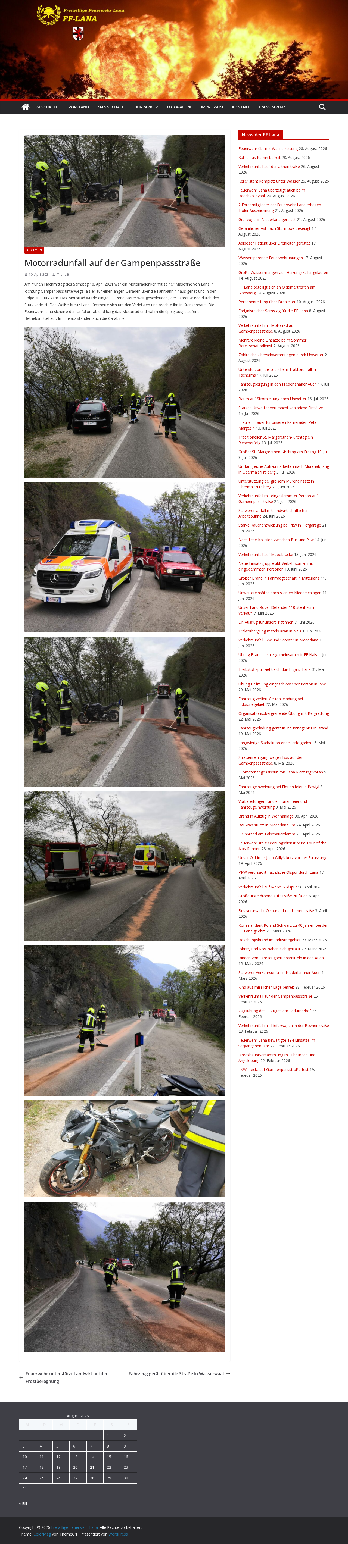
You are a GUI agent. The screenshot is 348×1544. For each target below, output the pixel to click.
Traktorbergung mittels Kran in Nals (269, 631)
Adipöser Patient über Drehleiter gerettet (274, 243)
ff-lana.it (63, 274)
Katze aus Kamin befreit (259, 157)
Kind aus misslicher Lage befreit (266, 987)
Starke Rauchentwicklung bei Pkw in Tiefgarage (279, 525)
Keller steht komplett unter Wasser (269, 181)
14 (92, 1456)
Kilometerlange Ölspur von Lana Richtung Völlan (280, 772)
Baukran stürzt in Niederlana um (266, 825)
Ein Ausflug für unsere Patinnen (265, 622)
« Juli (23, 1503)
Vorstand (79, 106)
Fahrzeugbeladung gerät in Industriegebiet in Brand (283, 728)
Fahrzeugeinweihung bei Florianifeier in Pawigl (278, 786)
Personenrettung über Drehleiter (267, 301)
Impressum (212, 106)
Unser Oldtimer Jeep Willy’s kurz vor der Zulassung (282, 857)
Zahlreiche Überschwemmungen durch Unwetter (281, 354)
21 (92, 1467)
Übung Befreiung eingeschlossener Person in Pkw (282, 684)
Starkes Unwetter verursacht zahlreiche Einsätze (280, 407)
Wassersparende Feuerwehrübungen (270, 257)
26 (58, 1477)
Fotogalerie (179, 106)
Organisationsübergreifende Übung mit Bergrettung (283, 713)
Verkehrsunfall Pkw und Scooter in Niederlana (278, 640)
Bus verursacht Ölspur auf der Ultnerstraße (276, 910)
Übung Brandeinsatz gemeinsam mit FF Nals (277, 654)
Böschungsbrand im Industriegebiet (269, 939)
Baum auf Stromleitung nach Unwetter (272, 398)
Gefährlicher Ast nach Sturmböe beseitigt (274, 228)
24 (25, 1477)
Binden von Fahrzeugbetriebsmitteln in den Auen (281, 957)
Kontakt (241, 106)
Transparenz (271, 106)
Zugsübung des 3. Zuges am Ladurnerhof (274, 1010)
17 (25, 1467)
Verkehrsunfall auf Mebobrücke (265, 554)
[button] (155, 107)
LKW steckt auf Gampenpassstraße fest (273, 1069)
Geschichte (48, 106)
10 (25, 1456)
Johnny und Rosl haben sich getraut (269, 948)
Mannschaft (111, 106)
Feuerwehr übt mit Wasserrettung (268, 148)
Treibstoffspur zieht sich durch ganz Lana (274, 669)
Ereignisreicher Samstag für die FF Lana (273, 310)
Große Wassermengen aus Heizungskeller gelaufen (283, 272)
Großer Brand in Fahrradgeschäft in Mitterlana (279, 578)
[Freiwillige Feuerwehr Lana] (25, 107)
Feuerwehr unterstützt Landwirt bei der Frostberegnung (67, 1378)
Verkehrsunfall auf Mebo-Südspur (267, 887)
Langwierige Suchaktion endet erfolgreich (274, 742)
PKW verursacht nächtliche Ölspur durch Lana (278, 872)
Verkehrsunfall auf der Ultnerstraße (269, 166)
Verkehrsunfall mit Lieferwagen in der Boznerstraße (283, 1025)
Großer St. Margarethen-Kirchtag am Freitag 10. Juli (283, 451)
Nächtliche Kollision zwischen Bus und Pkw (276, 539)
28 (92, 1477)
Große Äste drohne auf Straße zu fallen (273, 895)
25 (41, 1477)
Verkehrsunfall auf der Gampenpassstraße (275, 996)
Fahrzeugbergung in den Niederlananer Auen (277, 384)
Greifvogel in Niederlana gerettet (267, 219)
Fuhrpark (142, 106)
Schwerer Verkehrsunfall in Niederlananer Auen (279, 972)
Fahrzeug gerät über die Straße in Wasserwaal (176, 1374)
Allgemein (34, 250)
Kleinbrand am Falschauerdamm (266, 834)
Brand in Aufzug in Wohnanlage (266, 816)
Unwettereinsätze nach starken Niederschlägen (279, 592)
